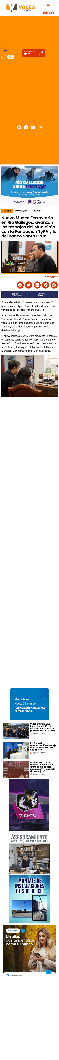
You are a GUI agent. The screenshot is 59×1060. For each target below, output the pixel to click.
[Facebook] (19, 127)
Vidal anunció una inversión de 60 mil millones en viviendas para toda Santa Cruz (42, 727)
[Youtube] (33, 127)
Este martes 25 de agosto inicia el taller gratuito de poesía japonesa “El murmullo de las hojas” (42, 767)
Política (7, 211)
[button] (5, 49)
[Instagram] (40, 127)
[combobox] (3, 57)
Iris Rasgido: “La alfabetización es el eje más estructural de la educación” (43, 746)
